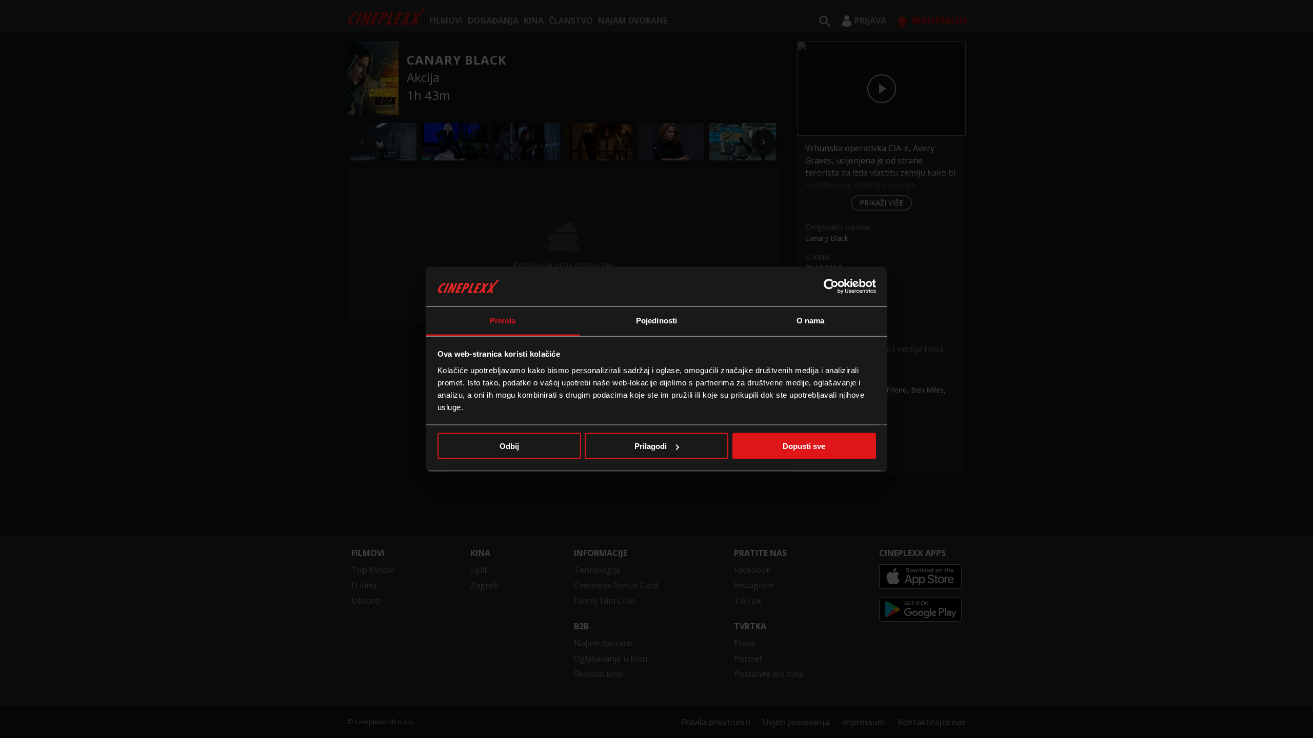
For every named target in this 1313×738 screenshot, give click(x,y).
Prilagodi (650, 446)
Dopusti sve (804, 446)
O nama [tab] (811, 320)
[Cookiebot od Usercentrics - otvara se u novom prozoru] (831, 286)
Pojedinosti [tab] (656, 320)
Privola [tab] (502, 320)
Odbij (509, 446)
